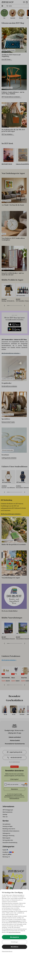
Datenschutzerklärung (7, 951)
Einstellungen (14, 942)
